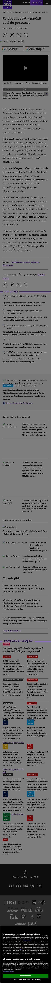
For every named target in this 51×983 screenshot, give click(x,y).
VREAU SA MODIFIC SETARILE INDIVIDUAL (25, 979)
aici (20, 949)
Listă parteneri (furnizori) (8, 971)
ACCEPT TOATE (25, 976)
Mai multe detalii (27, 940)
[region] (25, 954)
